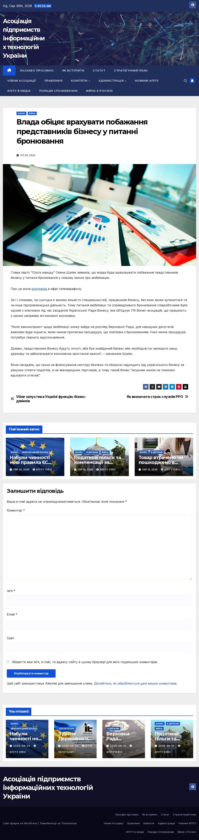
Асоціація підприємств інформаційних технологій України (24, 38)
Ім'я (11, 591)
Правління (54, 80)
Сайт (10, 638)
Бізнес (21, 113)
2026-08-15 (166, 745)
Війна (32, 113)
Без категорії (66, 728)
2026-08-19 (118, 745)
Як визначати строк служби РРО (155, 397)
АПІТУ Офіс (44, 469)
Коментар (16, 510)
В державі (92, 452)
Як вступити (73, 70)
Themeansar (69, 823)
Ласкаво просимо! (37, 70)
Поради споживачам (58, 91)
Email (12, 614)
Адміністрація (112, 80)
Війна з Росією (99, 91)
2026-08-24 (22, 745)
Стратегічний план (131, 70)
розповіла (39, 289)
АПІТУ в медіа (19, 91)
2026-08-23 (70, 745)
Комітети (79, 80)
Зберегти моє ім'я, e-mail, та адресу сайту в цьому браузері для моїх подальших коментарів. (85, 662)
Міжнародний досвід (35, 452)
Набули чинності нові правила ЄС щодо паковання (30, 462)
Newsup (52, 823)
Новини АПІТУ (147, 80)
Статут (99, 70)
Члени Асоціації (21, 80)
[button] (185, 81)
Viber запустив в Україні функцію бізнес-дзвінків (51, 399)
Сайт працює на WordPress (20, 823)
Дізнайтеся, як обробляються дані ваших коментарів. (135, 683)
